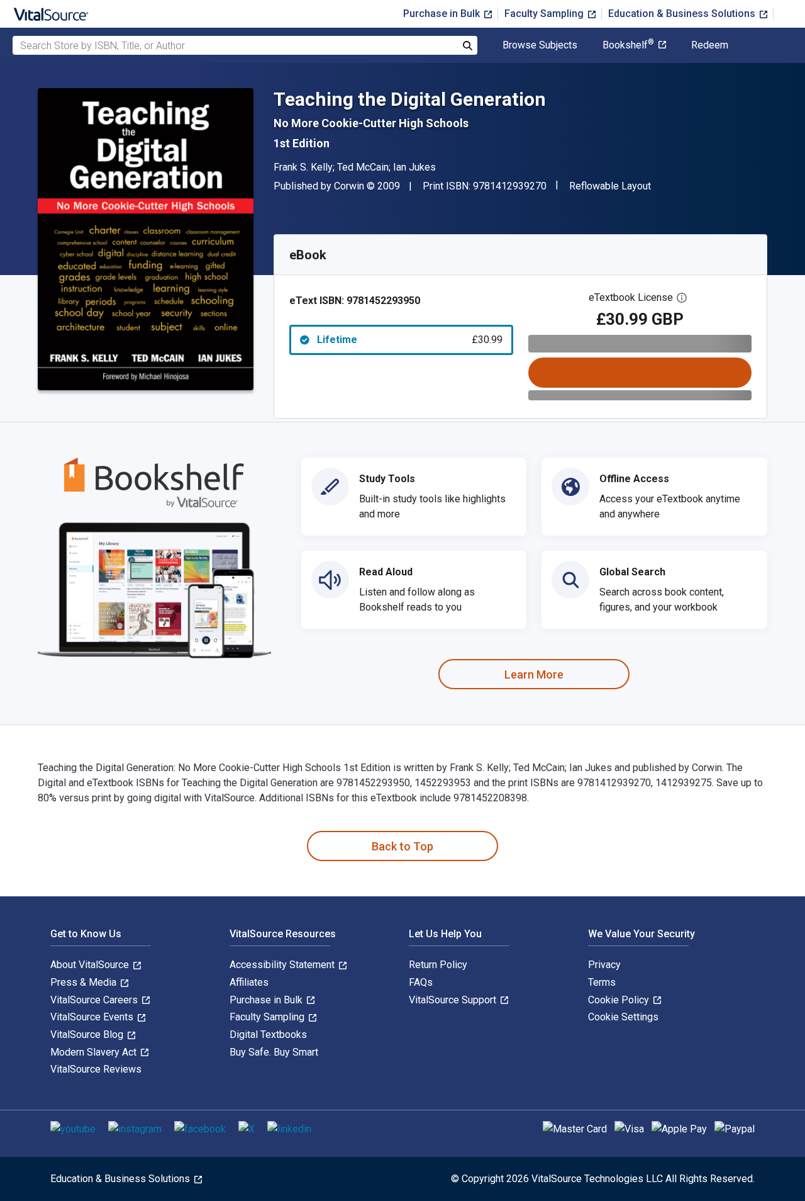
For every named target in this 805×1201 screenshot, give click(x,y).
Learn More (534, 674)
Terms (602, 982)
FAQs (421, 982)
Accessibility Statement (283, 965)
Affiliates (249, 982)
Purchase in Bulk (442, 14)
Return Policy (438, 965)
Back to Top (402, 846)
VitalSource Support (454, 1000)
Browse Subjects (539, 45)
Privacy (604, 965)
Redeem (709, 45)
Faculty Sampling (545, 14)
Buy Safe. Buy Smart (274, 1052)
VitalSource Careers (95, 1000)
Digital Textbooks (268, 1034)
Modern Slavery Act (94, 1052)
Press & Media (84, 982)
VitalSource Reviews (96, 1069)
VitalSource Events (93, 1017)
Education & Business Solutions (683, 14)
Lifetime (409, 340)
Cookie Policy (620, 1000)
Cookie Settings (623, 1017)
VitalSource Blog (88, 1034)
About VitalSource (90, 965)
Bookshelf (628, 45)
